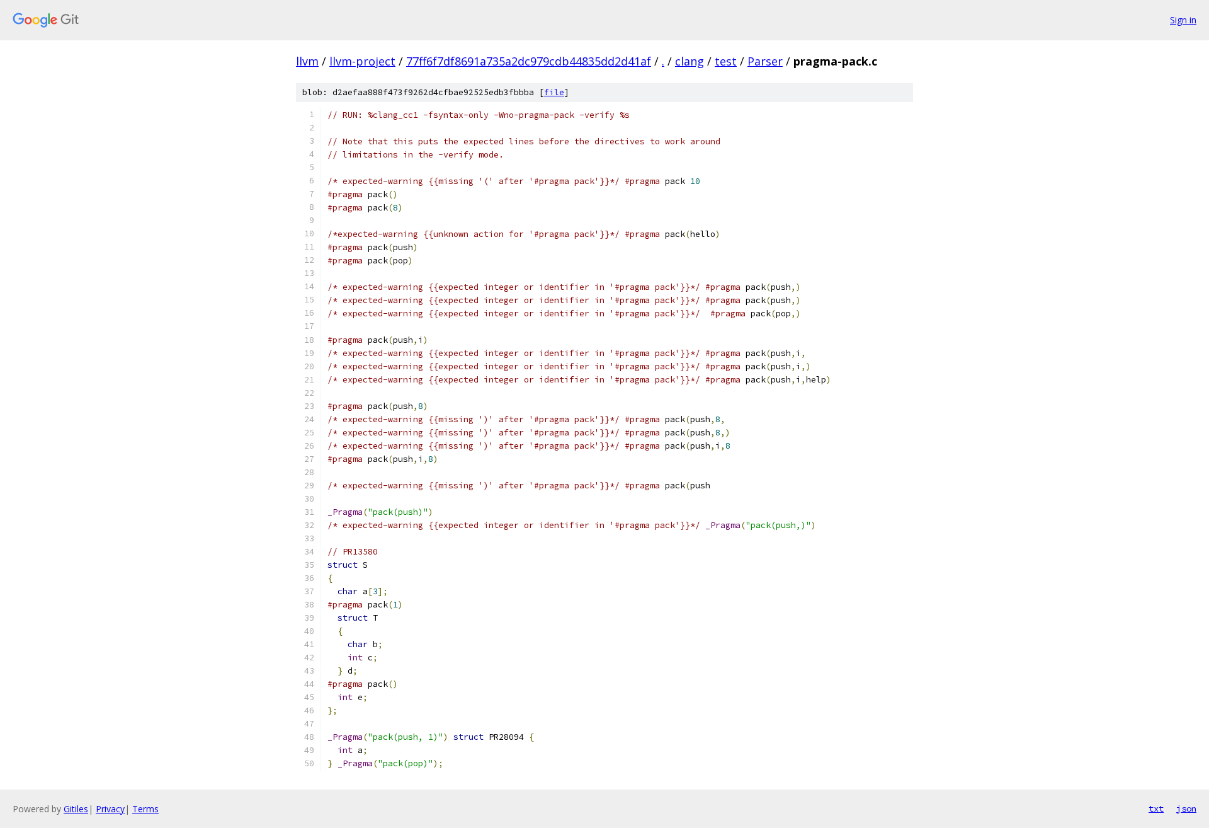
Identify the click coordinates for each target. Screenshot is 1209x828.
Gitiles (76, 809)
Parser (765, 61)
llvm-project (362, 61)
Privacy (110, 809)
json (1186, 808)
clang (689, 61)
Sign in (1183, 20)
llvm (307, 61)
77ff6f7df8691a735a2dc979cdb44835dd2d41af (528, 61)
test (726, 61)
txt (1156, 808)
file (554, 92)
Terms (145, 809)
